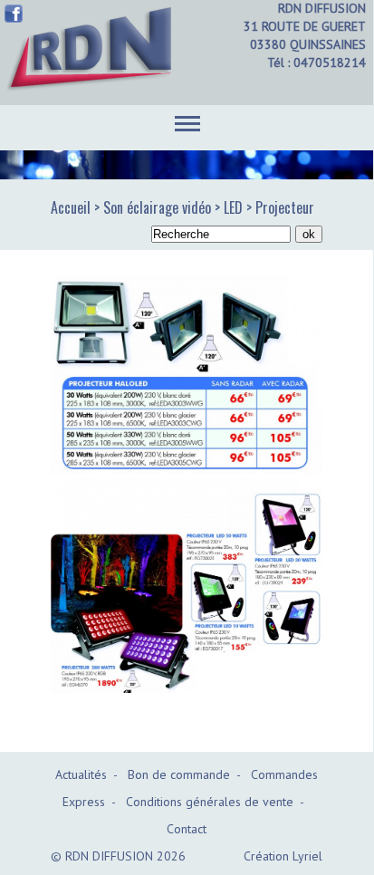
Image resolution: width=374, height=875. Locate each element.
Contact (186, 829)
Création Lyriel (283, 856)
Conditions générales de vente (209, 801)
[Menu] (187, 120)
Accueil (71, 207)
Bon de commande (179, 774)
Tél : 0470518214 (316, 62)
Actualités (81, 774)
